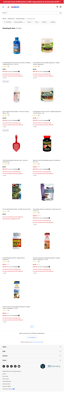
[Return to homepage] (15, 7)
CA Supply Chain (6, 383)
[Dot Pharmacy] (54, 366)
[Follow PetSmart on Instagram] (7, 366)
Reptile (4, 18)
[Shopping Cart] (60, 7)
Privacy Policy (6, 378)
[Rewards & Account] (8, 7)
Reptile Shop (11, 18)
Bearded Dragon (20, 18)
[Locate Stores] (57, 7)
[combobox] (32, 12)
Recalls (4, 373)
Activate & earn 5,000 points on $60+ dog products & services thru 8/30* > (32, 2)
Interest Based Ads (7, 381)
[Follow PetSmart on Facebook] (4, 366)
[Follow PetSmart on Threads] (11, 366)
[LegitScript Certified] (42, 366)
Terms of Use (5, 376)
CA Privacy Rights (7, 386)
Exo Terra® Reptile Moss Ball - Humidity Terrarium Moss (16, 209)
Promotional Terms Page (37, 342)
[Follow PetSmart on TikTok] (15, 366)
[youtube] (19, 366)
